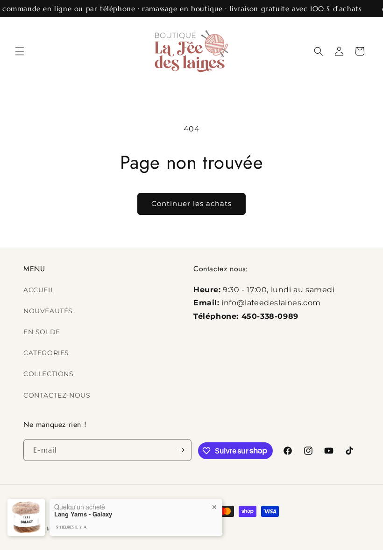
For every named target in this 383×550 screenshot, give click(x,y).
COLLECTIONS (48, 374)
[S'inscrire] (180, 450)
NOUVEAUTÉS (48, 311)
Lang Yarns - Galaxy (83, 514)
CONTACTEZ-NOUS (56, 395)
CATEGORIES (46, 353)
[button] (19, 51)
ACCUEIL (38, 290)
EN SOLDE (41, 332)
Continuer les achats (191, 203)
